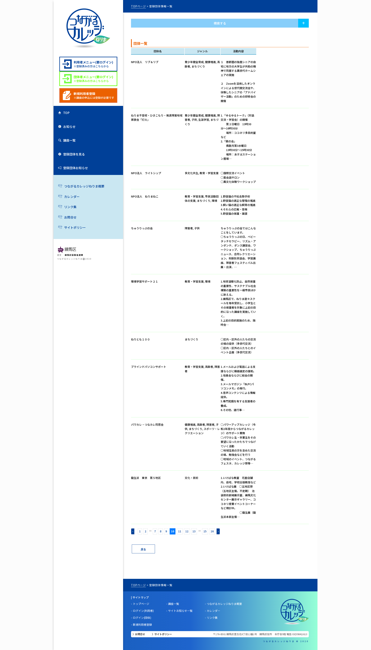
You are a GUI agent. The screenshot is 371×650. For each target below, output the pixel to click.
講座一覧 (69, 140)
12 (186, 531)
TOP (66, 112)
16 (212, 531)
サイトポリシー (75, 227)
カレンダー (72, 196)
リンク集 (70, 206)
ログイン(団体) (142, 618)
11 (179, 531)
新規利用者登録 (142, 624)
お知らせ (69, 126)
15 (205, 531)
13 (194, 531)
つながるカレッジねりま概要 (84, 186)
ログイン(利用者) (143, 611)
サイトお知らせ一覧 (180, 611)
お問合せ (70, 217)
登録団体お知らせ (75, 167)
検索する (220, 23)
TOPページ (138, 6)
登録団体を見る (74, 154)
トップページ (141, 604)
